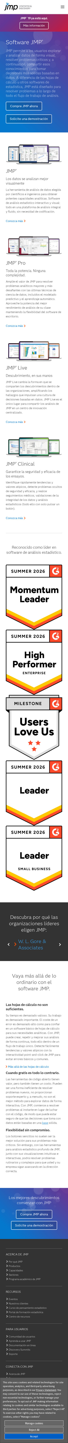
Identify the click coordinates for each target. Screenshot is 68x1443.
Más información (34, 25)
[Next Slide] (59, 944)
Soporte (13, 1354)
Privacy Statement (46, 1390)
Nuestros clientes (18, 1303)
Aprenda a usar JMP (20, 1341)
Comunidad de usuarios (22, 1336)
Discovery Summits (19, 1349)
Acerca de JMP (17, 1374)
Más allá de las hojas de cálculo (28, 1066)
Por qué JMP (15, 1261)
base (45, 1123)
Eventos (13, 1299)
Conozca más (14, 221)
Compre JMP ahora (24, 106)
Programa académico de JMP (24, 1279)
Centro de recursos (19, 1316)
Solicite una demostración (29, 119)
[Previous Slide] (8, 944)
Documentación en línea (22, 1345)
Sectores (13, 1274)
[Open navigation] (62, 7)
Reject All (34, 1430)
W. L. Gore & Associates (32, 944)
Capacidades (16, 1270)
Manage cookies (34, 1423)
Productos (14, 1266)
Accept (34, 1436)
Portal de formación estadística (26, 1312)
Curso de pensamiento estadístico (28, 1307)
